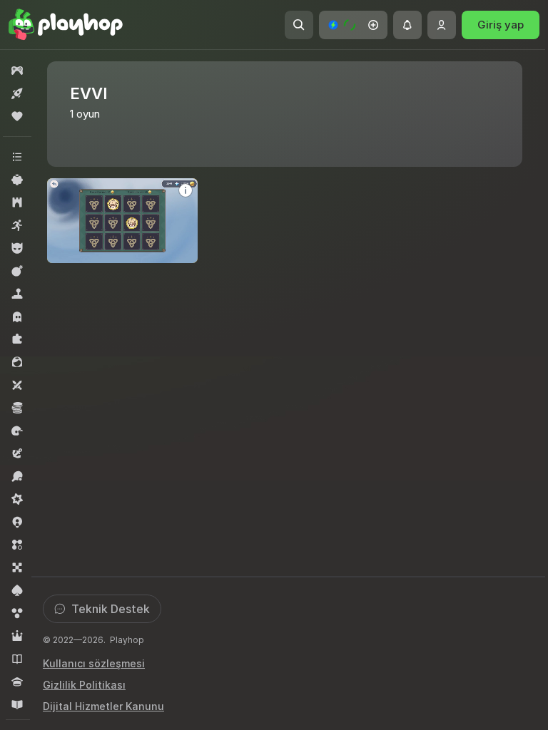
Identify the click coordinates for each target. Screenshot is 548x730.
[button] (353, 25)
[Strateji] (17, 202)
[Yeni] (17, 93)
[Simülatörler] (17, 293)
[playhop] (66, 25)
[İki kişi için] (17, 385)
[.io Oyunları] (17, 521)
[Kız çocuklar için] (17, 362)
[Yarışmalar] (17, 681)
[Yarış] (17, 430)
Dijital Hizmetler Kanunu (103, 706)
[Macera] (17, 453)
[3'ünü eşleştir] (17, 544)
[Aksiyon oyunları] (17, 270)
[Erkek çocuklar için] (17, 248)
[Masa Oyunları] (17, 567)
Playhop (127, 639)
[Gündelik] (17, 179)
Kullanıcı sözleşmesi (94, 663)
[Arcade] (17, 225)
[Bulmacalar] (17, 339)
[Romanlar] (17, 658)
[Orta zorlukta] (17, 499)
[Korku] (17, 316)
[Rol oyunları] (17, 635)
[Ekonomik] (17, 407)
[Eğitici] (17, 704)
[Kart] (17, 590)
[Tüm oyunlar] (17, 70)
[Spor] (17, 476)
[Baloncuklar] (17, 613)
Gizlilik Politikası (84, 685)
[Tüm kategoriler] (17, 156)
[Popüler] (17, 116)
